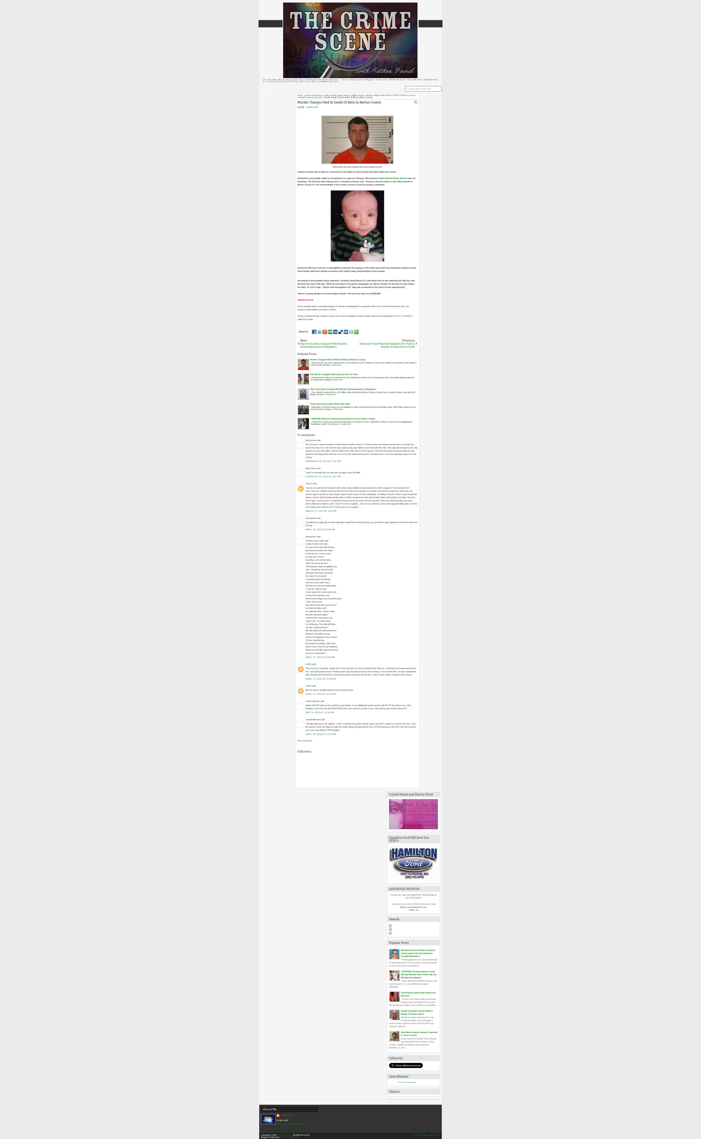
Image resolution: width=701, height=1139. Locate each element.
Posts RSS (419, 1135)
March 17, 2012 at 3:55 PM (321, 511)
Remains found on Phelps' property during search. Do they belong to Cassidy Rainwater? (418, 953)
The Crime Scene (285, 1135)
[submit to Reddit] (351, 332)
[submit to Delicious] (340, 332)
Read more (336, 365)
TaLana (309, 483)
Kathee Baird (312, 107)
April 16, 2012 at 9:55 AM (320, 529)
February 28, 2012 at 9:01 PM (323, 476)
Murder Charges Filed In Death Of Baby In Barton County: (339, 102)
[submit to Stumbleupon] (330, 332)
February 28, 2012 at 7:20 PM (323, 461)
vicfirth (308, 664)
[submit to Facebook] (314, 332)
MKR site (295, 1137)
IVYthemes (285, 1137)
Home (265, 89)
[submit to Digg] (335, 332)
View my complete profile (290, 1124)
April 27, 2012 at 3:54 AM (320, 657)
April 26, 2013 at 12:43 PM (321, 734)
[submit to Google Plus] (325, 332)
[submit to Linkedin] (346, 332)
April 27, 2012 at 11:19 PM (321, 694)
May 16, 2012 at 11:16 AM (320, 712)
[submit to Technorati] (356, 332)
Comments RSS (433, 1135)
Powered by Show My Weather (407, 1082)
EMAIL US (413, 910)
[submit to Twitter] (319, 332)
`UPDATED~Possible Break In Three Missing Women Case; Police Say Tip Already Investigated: (418, 974)
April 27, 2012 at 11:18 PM (321, 679)
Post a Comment (304, 741)
